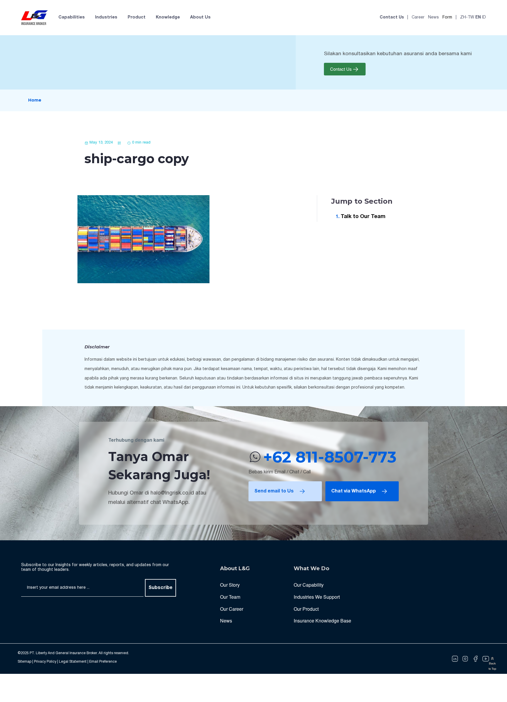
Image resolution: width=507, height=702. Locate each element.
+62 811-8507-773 (329, 457)
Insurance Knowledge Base (322, 620)
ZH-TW (467, 17)
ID (484, 17)
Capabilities (71, 17)
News (433, 17)
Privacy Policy (45, 661)
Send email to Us (274, 491)
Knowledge (168, 17)
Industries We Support (317, 596)
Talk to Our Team (363, 216)
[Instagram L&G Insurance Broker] (465, 659)
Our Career (231, 608)
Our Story (230, 584)
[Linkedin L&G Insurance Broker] (455, 659)
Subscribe (160, 588)
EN (478, 17)
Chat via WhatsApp (353, 491)
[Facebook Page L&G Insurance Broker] (475, 659)
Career (418, 17)
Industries (106, 17)
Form (447, 17)
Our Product (306, 608)
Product (137, 17)
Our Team (230, 596)
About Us (200, 17)
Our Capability (309, 584)
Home (34, 100)
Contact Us (392, 17)
